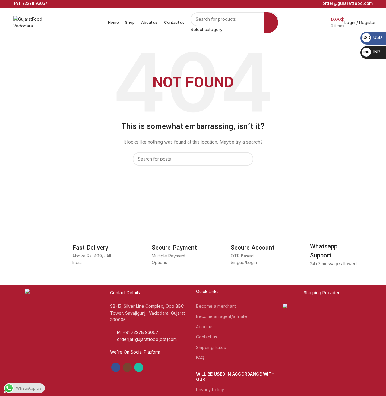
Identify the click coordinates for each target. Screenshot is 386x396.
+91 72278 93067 (30, 3)
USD (372, 37)
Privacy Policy (210, 389)
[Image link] (64, 330)
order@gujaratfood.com (347, 3)
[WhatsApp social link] (138, 367)
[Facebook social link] (115, 367)
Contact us (206, 336)
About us (205, 326)
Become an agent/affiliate (221, 316)
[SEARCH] (271, 22)
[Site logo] (36, 22)
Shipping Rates (211, 347)
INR (371, 51)
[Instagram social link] (127, 367)
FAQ (200, 357)
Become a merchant (216, 306)
